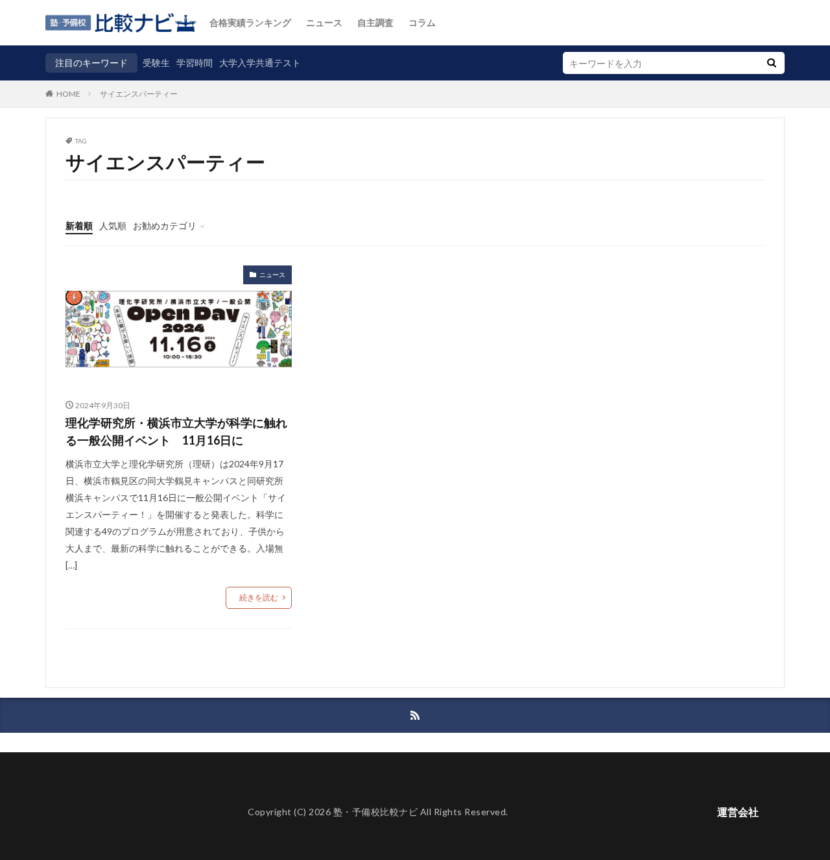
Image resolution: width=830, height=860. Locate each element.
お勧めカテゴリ (164, 225)
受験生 (156, 62)
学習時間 (194, 62)
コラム (422, 22)
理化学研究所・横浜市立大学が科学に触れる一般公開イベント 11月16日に (176, 431)
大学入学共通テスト (260, 62)
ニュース (324, 22)
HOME (68, 93)
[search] (772, 63)
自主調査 (375, 22)
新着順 (79, 225)
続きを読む (258, 597)
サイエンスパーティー (139, 94)
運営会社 (738, 811)
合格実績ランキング (250, 22)
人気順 (112, 225)
